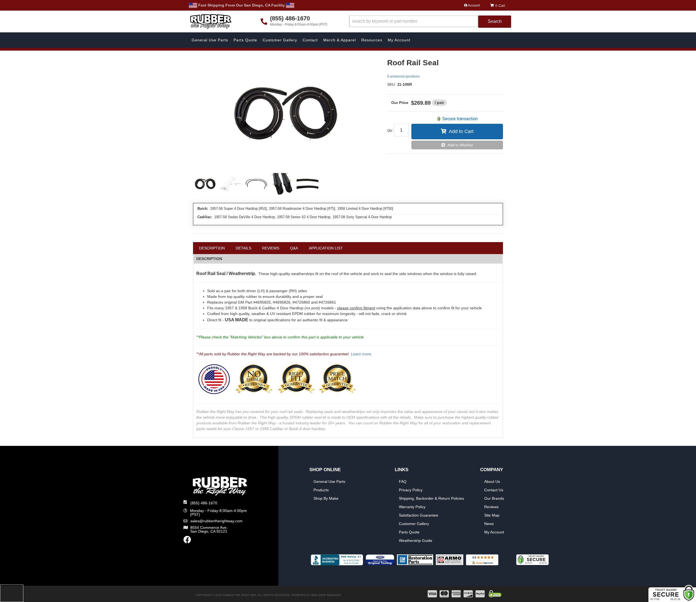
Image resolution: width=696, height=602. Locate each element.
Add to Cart (461, 131)
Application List (326, 248)
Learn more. (361, 354)
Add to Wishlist (460, 145)
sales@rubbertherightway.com (216, 521)
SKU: (391, 84)
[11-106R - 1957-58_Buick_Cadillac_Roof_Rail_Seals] (286, 113)
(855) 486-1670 (203, 503)
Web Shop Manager (326, 595)
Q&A (294, 248)
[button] (430, 22)
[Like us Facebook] (187, 541)
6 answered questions (403, 76)
